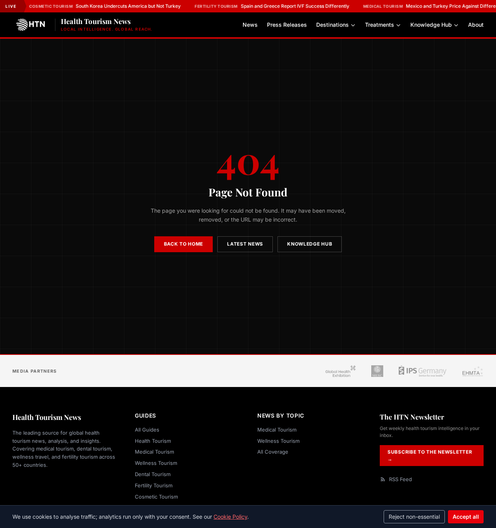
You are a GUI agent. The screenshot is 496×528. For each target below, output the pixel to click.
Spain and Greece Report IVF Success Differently (272, 6)
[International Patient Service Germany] (422, 371)
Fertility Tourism (153, 485)
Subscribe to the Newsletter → (430, 455)
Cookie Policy (230, 516)
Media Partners (34, 371)
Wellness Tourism (156, 463)
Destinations (332, 25)
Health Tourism (153, 441)
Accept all (466, 516)
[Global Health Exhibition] (341, 371)
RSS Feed (400, 479)
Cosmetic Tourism (156, 497)
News (250, 25)
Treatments (379, 25)
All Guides (147, 430)
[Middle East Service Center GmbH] (377, 371)
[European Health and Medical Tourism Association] (473, 371)
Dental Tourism (152, 474)
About (476, 25)
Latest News (245, 244)
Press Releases (287, 25)
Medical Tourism (154, 452)
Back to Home (183, 244)
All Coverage (272, 452)
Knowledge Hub (431, 25)
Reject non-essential (414, 516)
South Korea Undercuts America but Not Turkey (105, 6)
